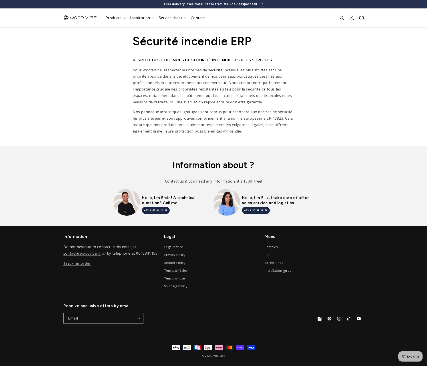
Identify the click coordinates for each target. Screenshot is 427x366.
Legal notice (173, 247)
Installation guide (278, 270)
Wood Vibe (219, 355)
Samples (271, 247)
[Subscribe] (138, 318)
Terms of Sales (176, 270)
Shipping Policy (175, 286)
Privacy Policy (174, 255)
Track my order (77, 263)
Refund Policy (174, 263)
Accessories (274, 263)
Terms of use (174, 278)
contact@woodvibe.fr (82, 253)
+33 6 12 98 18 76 (256, 210)
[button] (115, 18)
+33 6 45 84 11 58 (155, 210)
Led (267, 255)
